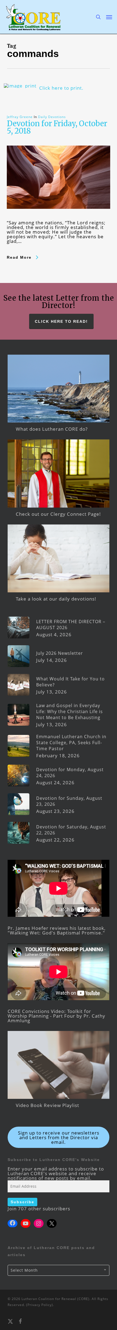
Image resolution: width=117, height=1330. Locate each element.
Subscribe (22, 1202)
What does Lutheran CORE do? (52, 429)
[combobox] (58, 1270)
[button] (109, 17)
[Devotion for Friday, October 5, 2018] (58, 218)
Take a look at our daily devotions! (56, 599)
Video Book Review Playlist (47, 1105)
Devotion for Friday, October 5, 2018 (57, 127)
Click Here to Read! (61, 321)
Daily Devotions (52, 116)
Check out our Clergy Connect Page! (58, 514)
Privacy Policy (39, 1304)
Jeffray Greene (20, 116)
